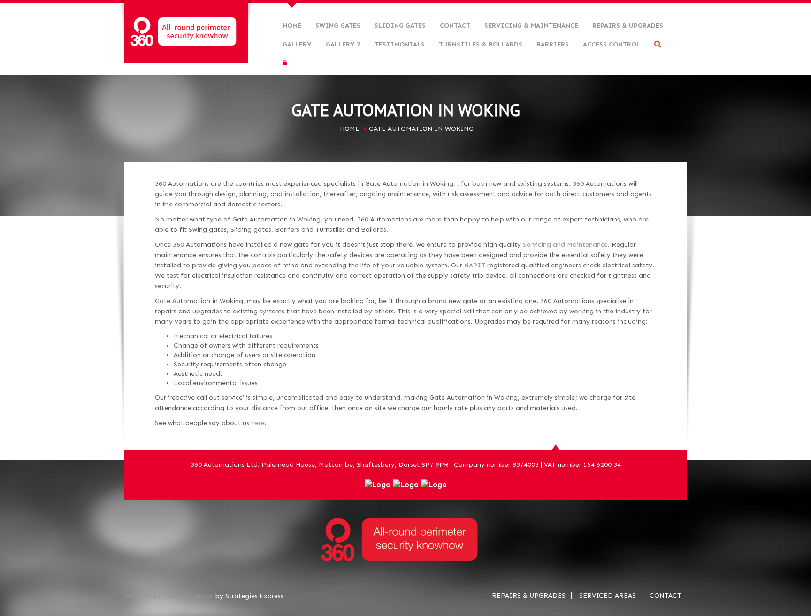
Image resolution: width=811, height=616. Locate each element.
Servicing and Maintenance (565, 245)
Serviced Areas (607, 596)
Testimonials (400, 44)
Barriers (552, 44)
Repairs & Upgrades (627, 26)
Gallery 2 (343, 44)
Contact (455, 26)
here (258, 423)
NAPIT (474, 265)
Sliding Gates (400, 26)
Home (292, 26)
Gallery (297, 44)
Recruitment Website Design (169, 596)
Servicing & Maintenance (531, 26)
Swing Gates (337, 26)
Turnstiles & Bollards (480, 44)
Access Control (611, 44)
